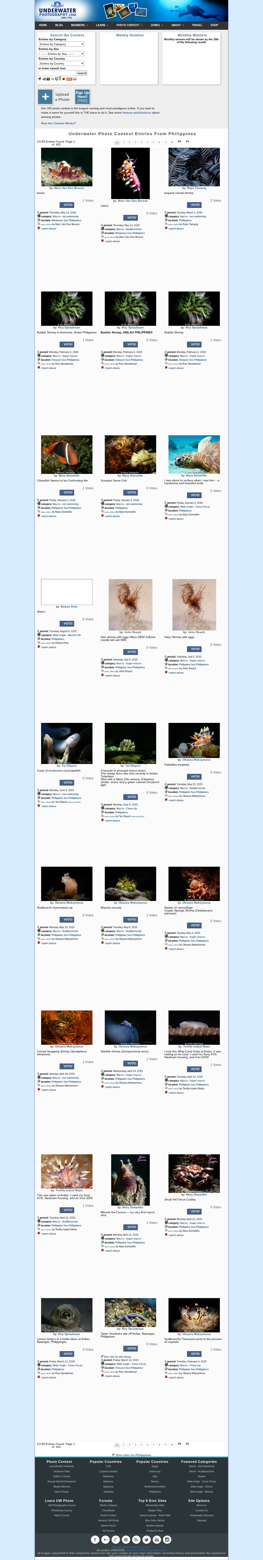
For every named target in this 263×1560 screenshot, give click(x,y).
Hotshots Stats (62, 1471)
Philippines (75, 220)
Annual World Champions (61, 1481)
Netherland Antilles (155, 1486)
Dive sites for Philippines (133, 1455)
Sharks (201, 1476)
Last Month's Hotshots (62, 1466)
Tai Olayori (69, 765)
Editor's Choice (61, 1476)
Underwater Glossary (201, 1515)
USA (108, 1466)
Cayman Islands (108, 1471)
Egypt (155, 1466)
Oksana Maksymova (196, 759)
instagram (167, 1540)
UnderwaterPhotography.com (146, 1550)
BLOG (59, 25)
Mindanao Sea (60, 220)
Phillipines (155, 1491)
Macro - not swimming (65, 216)
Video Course (61, 1515)
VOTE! (68, 204)
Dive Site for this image (117, 1356)
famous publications (136, 112)
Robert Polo (69, 606)
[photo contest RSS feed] (69, 79)
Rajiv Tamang (196, 188)
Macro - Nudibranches (201, 1471)
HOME (43, 25)
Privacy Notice (122, 1547)
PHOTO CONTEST (128, 25)
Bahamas (108, 1476)
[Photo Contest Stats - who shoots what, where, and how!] (48, 79)
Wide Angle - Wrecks (201, 1491)
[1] (117, 142)
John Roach (132, 632)
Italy (155, 1476)
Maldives (108, 1481)
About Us (201, 1505)
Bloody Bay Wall (155, 1505)
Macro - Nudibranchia (129, 229)
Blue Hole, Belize (155, 1520)
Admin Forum (108, 1525)
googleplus (116, 1540)
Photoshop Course (61, 1510)
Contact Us (201, 1510)
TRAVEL (197, 25)
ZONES (156, 25)
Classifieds (108, 1510)
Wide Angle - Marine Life (67, 635)
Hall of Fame (62, 1491)
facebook (95, 1540)
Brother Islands (154, 1525)
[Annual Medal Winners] (60, 79)
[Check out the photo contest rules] (74, 79)
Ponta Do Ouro (155, 1530)
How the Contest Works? (58, 123)
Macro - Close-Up (127, 808)
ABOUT (176, 25)
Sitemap (201, 1520)
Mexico (155, 1481)
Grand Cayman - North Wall (155, 1515)
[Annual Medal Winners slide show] (56, 79)
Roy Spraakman (69, 327)
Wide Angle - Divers (202, 1486)
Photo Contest (108, 1515)
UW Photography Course (62, 1505)
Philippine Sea (60, 508)
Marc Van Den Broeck (69, 188)
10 (172, 142)
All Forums (108, 1530)
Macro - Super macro (65, 356)
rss (136, 1540)
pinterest (126, 1540)
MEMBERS (78, 25)
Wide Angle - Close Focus (195, 506)
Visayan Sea (122, 1367)
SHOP (214, 25)
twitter (146, 1540)
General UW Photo (108, 1520)
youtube (157, 1540)
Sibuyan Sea (59, 359)
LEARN (101, 25)
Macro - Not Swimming (201, 1466)
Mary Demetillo (69, 475)
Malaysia (108, 1486)
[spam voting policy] (64, 79)
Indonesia (154, 1471)
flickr (105, 1540)
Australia (108, 1491)
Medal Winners (61, 1486)
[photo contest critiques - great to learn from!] (44, 79)
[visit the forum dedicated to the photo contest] (40, 79)
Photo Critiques (108, 1505)
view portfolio (74, 802)
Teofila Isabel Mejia (196, 1046)
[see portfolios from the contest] (52, 79)
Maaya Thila (155, 1510)
